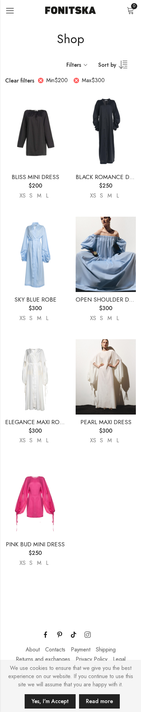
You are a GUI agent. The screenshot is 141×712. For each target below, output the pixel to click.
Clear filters (19, 81)
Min (57, 80)
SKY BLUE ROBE (35, 299)
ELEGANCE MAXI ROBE (35, 422)
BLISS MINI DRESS (35, 177)
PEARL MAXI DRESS (105, 422)
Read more (99, 701)
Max (93, 80)
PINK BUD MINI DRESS (35, 544)
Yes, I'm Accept (50, 701)
